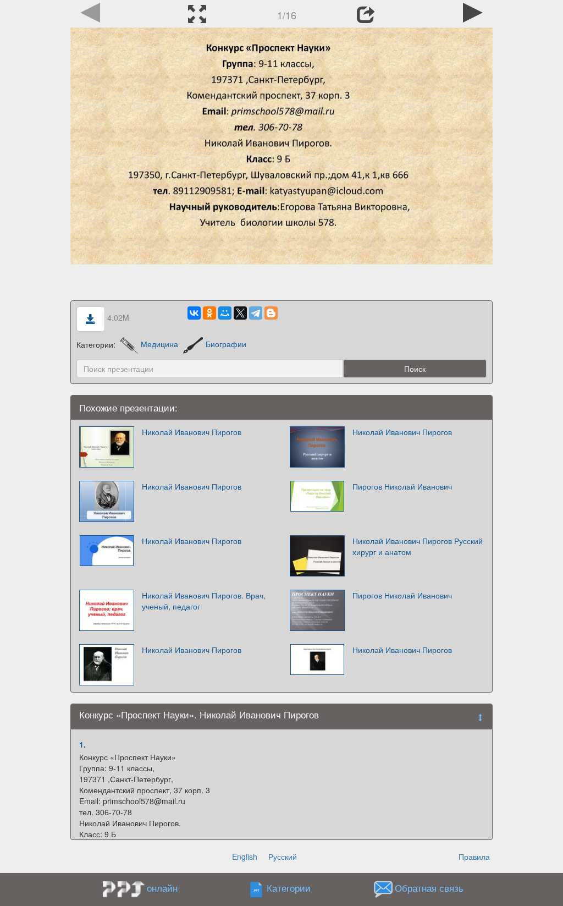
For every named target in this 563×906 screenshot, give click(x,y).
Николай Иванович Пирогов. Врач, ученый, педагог (204, 601)
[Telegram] (255, 313)
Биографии (226, 343)
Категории (289, 887)
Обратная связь (429, 887)
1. (82, 744)
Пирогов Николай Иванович (402, 486)
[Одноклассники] (209, 313)
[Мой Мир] (224, 313)
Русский (282, 856)
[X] (240, 313)
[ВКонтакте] (194, 313)
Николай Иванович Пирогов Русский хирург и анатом (417, 546)
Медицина (159, 343)
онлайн (162, 887)
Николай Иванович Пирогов (191, 431)
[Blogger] (271, 313)
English (244, 856)
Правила (474, 856)
